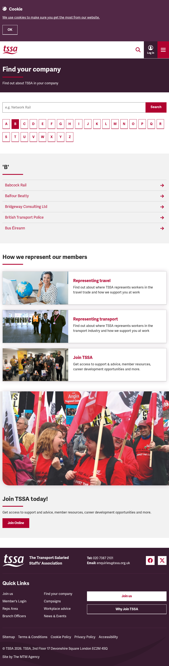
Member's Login (14, 601)
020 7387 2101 (103, 558)
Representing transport (95, 319)
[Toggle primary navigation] (163, 49)
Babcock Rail (15, 185)
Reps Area (10, 609)
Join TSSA (83, 357)
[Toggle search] (138, 49)
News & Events (55, 616)
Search (156, 107)
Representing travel (91, 280)
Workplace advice (57, 609)
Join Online (16, 523)
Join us (7, 594)
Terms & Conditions (32, 637)
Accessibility (108, 637)
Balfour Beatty (17, 196)
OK (10, 30)
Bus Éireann (15, 228)
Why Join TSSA (127, 609)
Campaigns (52, 601)
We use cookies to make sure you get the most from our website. (51, 17)
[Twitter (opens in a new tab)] (162, 560)
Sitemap (8, 637)
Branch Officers (14, 616)
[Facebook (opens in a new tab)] (150, 560)
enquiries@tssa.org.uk (113, 563)
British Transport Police (24, 217)
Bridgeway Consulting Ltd (26, 206)
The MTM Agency (26, 657)
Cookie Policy (61, 637)
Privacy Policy (84, 637)
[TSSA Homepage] (10, 49)
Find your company (58, 594)
